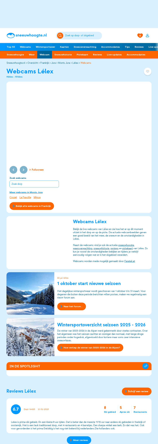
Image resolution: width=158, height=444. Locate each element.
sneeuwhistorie (101, 248)
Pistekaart (82, 54)
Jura (53, 62)
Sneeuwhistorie (63, 54)
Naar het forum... (73, 306)
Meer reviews (80, 440)
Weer (32, 54)
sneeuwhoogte (126, 245)
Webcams (25, 46)
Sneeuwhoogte (15, 54)
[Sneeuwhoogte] (30, 35)
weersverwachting (82, 248)
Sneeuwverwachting (85, 46)
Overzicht (32, 62)
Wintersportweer (45, 46)
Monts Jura (64, 62)
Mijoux (37, 197)
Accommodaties (110, 46)
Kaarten (64, 46)
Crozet (13, 197)
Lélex (75, 62)
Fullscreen (38, 169)
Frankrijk (44, 62)
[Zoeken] (83, 35)
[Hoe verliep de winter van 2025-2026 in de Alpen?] (30, 337)
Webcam (45, 54)
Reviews (139, 46)
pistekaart (127, 248)
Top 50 (11, 46)
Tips (127, 46)
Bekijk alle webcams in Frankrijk (33, 206)
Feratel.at (129, 261)
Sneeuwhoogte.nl (15, 62)
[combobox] (83, 35)
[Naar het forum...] (30, 293)
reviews (114, 248)
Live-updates (114, 54)
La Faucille (25, 197)
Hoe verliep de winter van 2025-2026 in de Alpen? (92, 347)
